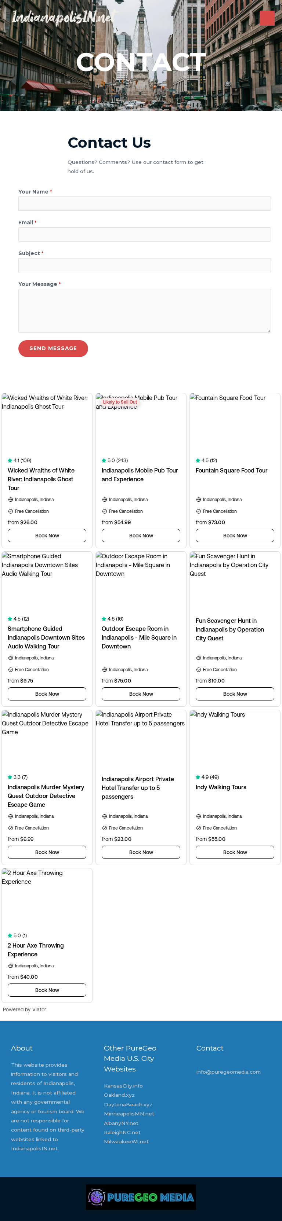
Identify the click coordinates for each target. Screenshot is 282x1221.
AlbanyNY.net (121, 1123)
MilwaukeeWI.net (126, 1141)
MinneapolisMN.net (129, 1114)
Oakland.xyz (119, 1095)
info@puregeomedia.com (228, 1072)
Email (27, 222)
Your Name (35, 192)
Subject (30, 253)
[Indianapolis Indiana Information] (63, 18)
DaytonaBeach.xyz (128, 1104)
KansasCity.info (123, 1086)
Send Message (53, 348)
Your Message (39, 284)
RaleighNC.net (122, 1132)
